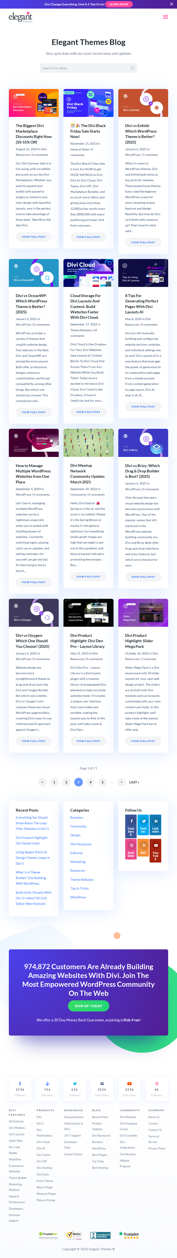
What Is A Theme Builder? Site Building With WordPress (31, 878)
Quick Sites (16, 1140)
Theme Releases (81, 330)
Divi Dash (43, 1174)
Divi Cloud (43, 1142)
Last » (134, 782)
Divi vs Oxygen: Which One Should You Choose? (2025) (32, 641)
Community (78, 494)
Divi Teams (44, 1155)
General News (79, 149)
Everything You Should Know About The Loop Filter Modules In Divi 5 (32, 823)
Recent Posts (100, 1117)
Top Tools (98, 1161)
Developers (16, 1208)
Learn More (119, 4)
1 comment (150, 154)
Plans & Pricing (46, 1200)
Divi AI (41, 1148)
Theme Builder (18, 1178)
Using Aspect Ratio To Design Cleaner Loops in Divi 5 (33, 857)
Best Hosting (100, 1167)
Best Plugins (99, 1155)
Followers (20, 1092)
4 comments (41, 494)
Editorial (76, 853)
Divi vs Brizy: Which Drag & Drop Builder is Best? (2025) (142, 471)
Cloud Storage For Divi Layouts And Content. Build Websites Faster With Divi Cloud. (85, 306)
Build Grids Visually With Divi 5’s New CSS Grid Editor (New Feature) (33, 898)
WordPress (133, 154)
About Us (154, 1117)
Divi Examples (128, 1135)
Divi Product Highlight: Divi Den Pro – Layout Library (87, 641)
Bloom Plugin (45, 1187)
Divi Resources (81, 844)
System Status (73, 1154)
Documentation (74, 1117)
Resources (77, 870)
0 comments (40, 154)
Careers (153, 1123)
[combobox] (88, 68)
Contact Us (155, 1130)
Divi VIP (42, 1161)
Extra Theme (45, 1181)
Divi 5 (40, 1123)
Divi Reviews (128, 1154)
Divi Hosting (44, 1167)
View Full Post (34, 236)
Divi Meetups (128, 1117)
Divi (39, 1117)
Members (47, 1092)
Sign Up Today (88, 1006)
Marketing (77, 862)
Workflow (15, 1159)
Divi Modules (17, 1127)
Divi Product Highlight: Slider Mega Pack (139, 641)
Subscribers (102, 1092)
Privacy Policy (157, 1148)
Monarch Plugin (46, 1193)
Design (75, 835)
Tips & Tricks (79, 888)
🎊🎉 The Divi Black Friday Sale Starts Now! (88, 131)
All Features (16, 1121)
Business (76, 817)
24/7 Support (72, 1135)
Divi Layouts (16, 1134)
